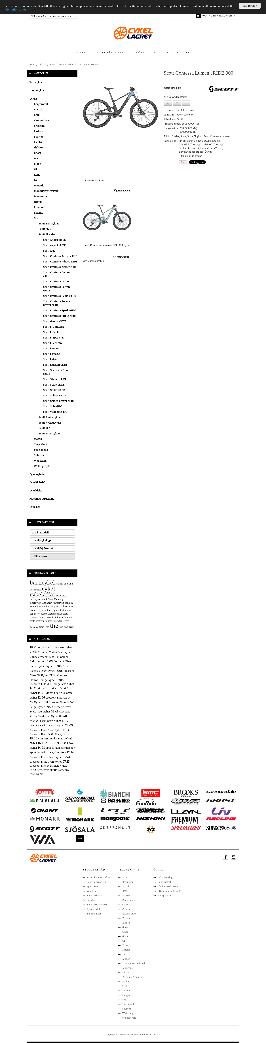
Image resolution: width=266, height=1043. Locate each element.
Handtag (58, 599)
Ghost (37, 153)
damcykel (36, 599)
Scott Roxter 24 (59, 617)
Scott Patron (50, 359)
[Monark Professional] (80, 818)
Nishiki (38, 201)
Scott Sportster (55, 620)
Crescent (39, 125)
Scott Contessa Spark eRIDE (59, 310)
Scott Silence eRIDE (55, 379)
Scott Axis (49, 250)
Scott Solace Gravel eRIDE (58, 401)
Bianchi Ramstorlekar (98, 877)
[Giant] (45, 810)
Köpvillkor (146, 52)
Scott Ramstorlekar (97, 882)
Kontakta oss (178, 52)
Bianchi (38, 109)
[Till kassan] (198, 16)
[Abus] (45, 793)
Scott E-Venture (53, 343)
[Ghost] (221, 800)
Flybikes (39, 147)
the (54, 625)
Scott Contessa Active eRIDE (60, 256)
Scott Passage (51, 354)
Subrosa (39, 455)
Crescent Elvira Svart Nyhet (46, 757)
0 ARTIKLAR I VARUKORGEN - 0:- (219, 15)
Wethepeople (42, 466)
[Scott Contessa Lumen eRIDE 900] (120, 107)
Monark (39, 185)
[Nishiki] (151, 818)
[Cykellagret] (133, 32)
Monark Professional (46, 191)
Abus (124, 877)
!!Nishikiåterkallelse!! (169, 891)
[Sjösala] (80, 828)
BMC (37, 115)
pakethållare (60, 606)
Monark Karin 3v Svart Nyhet (47, 725)
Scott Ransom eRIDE (55, 364)
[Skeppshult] (115, 827)
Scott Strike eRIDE (54, 390)
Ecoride (38, 136)
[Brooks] (186, 793)
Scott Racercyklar (49, 433)
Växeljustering (165, 895)
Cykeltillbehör (38, 482)
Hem (32, 64)
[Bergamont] (80, 794)
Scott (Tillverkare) (189, 148)
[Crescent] (80, 800)
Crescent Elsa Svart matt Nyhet (48, 765)
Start (81, 52)
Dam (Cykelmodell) (209, 140)
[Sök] (75, 16)
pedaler (34, 610)
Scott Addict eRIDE (54, 239)
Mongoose (40, 196)
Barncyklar (36, 82)
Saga (32, 613)
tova (61, 626)
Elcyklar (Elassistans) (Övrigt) (195, 151)
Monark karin (46, 606)
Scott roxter (45, 617)
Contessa (36, 589)
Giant (37, 158)
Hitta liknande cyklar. (190, 155)
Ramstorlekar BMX (97, 904)
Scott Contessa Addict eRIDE (60, 261)
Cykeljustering (165, 877)
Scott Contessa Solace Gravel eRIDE (56, 303)
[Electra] (186, 801)
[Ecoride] (146, 802)
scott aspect (41, 613)
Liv (35, 180)
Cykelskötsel (164, 882)
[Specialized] (186, 827)
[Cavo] (45, 800)
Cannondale (41, 120)
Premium (39, 207)
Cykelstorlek (93, 909)
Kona (37, 174)
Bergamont (41, 104)
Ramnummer (94, 913)
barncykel (42, 582)
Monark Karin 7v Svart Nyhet (54, 647)
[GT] (115, 810)
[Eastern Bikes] (115, 800)
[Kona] (151, 810)
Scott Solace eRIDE (54, 395)
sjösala (33, 626)
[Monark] (45, 818)
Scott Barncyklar (49, 223)
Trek (71, 626)
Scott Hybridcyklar (50, 422)
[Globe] (80, 811)
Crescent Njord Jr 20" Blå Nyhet (48, 734)
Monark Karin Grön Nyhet (46, 721)
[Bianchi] (115, 794)
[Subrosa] (221, 827)
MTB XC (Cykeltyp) (213, 144)
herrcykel (36, 602)
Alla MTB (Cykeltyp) (190, 144)
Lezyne (126, 949)
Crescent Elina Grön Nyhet (46, 761)
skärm (40, 626)
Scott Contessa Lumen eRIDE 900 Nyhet (107, 245)
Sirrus (66, 620)
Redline (38, 212)
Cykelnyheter (37, 474)
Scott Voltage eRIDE (55, 411)
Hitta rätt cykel (111, 52)
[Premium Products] (185, 819)
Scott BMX (45, 229)
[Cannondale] (221, 791)
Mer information (16, 9)
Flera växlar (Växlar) (211, 148)
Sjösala (38, 439)
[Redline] (221, 818)
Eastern (38, 131)
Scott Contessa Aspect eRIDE (60, 267)
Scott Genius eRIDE (54, 321)
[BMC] (151, 793)
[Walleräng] (42, 838)
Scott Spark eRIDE (54, 384)
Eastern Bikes (129, 913)
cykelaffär (42, 594)
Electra (38, 142)
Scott (52, 64)
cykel (48, 588)
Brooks (126, 895)
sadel (69, 610)
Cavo (125, 904)
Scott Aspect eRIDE (54, 245)
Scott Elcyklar (66, 64)
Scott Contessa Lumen (88, 64)
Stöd (47, 626)
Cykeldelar (36, 490)
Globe (37, 163)
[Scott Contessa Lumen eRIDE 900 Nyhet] (107, 217)
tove (66, 626)
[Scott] (122, 190)
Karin (49, 602)
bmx (66, 583)
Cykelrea (34, 506)
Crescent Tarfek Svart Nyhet (55, 652)
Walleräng (40, 460)
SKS (124, 999)
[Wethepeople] (80, 838)
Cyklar (42, 64)
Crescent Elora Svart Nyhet (46, 730)
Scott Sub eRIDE (52, 406)
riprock (42, 610)
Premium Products (132, 977)
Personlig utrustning (41, 498)
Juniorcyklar (37, 90)
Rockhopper (53, 610)
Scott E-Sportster (53, 337)
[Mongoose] (115, 818)
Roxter (63, 610)
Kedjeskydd (58, 602)
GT (35, 169)
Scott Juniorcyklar (50, 417)
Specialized (41, 449)
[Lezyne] (186, 811)
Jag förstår (250, 5)
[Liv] (221, 811)
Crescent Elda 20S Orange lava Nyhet (52, 684)
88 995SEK (121, 257)
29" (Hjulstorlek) (188, 140)
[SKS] (151, 829)
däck (44, 599)
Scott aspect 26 (55, 613)
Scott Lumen (51, 348)
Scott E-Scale (51, 332)
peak (70, 606)
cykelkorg (61, 595)
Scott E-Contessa (53, 326)
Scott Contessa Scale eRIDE (59, 296)
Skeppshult (40, 444)
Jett (44, 602)
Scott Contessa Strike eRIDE (59, 315)
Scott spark (41, 620)
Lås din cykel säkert (168, 886)
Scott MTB (45, 428)
